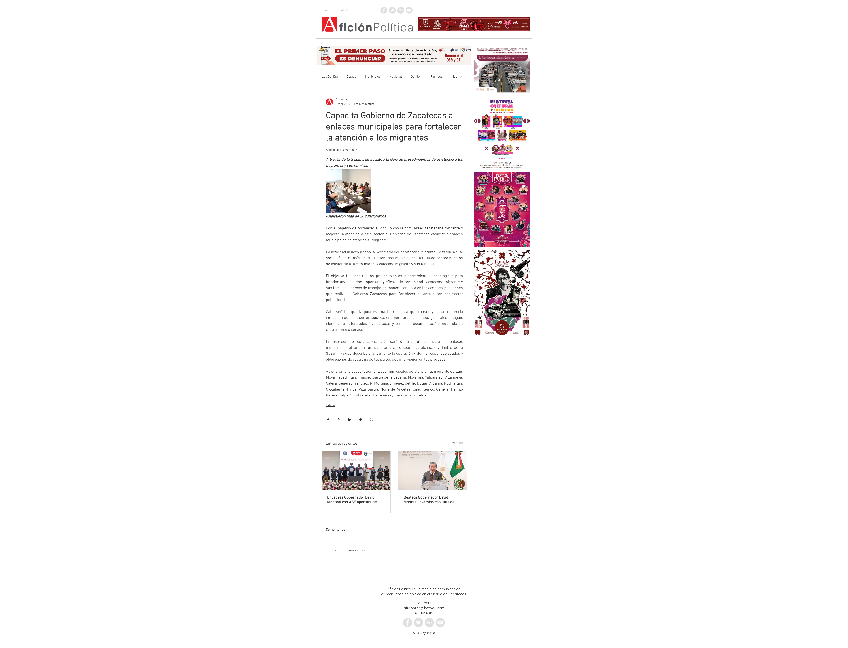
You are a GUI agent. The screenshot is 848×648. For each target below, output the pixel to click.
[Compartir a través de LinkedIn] (350, 419)
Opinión (416, 77)
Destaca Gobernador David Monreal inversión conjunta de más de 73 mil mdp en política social (429, 500)
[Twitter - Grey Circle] (392, 10)
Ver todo (457, 443)
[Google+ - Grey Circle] (400, 10)
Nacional (395, 77)
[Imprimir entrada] (371, 419)
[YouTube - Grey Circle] (409, 10)
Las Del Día (330, 77)
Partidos (436, 77)
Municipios (372, 77)
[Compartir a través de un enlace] (360, 419)
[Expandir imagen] (348, 191)
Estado (351, 77)
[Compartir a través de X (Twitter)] (339, 419)
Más (454, 77)
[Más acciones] (460, 102)
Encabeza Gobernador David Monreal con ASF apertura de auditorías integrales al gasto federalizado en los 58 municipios (355, 500)
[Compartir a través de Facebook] (328, 419)
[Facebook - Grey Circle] (383, 10)
